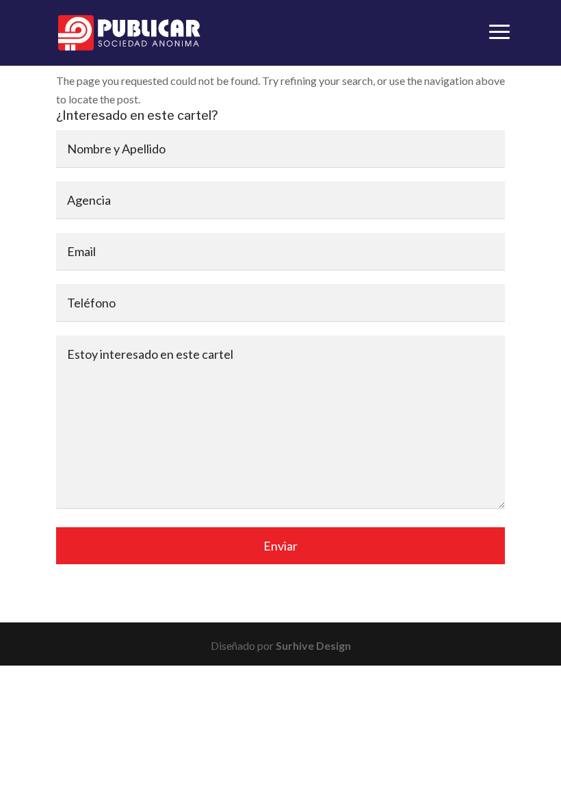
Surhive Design (313, 645)
